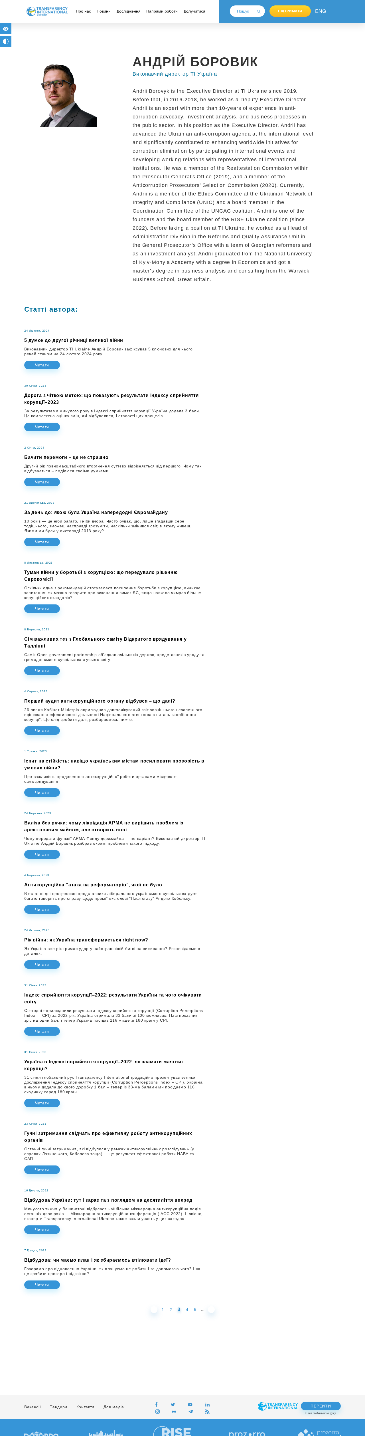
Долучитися (194, 11)
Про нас (83, 11)
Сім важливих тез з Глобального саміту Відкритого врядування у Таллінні (105, 642)
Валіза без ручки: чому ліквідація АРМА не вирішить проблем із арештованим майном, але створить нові (103, 826)
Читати (42, 365)
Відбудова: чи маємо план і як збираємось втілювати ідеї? (97, 1260)
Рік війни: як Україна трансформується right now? (86, 939)
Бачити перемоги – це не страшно (66, 457)
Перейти (321, 1406)
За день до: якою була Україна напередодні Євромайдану (96, 512)
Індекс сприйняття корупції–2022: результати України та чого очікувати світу (113, 998)
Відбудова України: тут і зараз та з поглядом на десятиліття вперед (108, 1200)
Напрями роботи (162, 11)
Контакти (85, 1407)
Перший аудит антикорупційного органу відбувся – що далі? (99, 701)
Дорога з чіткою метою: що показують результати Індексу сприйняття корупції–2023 (111, 399)
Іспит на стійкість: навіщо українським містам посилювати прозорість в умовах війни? (114, 764)
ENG (319, 11)
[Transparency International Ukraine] (47, 11)
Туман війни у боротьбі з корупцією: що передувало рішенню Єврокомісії (101, 576)
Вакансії (32, 1407)
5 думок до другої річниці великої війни (73, 340)
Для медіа (114, 1407)
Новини (104, 11)
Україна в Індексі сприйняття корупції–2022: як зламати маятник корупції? (104, 1065)
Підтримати (290, 11)
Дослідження (129, 11)
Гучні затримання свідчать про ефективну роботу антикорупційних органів (108, 1137)
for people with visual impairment (5, 28)
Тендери (58, 1407)
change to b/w (5, 41)
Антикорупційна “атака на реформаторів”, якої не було (93, 884)
